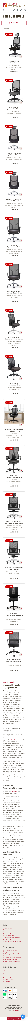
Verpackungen (7, 981)
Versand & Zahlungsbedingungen (12, 957)
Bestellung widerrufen (14, 1018)
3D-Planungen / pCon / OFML (11, 954)
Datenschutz (6, 972)
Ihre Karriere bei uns (9, 934)
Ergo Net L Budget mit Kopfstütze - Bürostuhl (14, 154)
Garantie (5, 974)
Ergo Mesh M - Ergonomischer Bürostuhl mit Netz (14, 108)
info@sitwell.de (15, 1010)
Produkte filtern (15, 23)
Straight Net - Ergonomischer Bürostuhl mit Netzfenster (14, 614)
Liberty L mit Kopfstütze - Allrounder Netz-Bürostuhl (14, 522)
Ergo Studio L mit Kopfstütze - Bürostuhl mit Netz (14, 338)
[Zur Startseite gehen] (14, 5)
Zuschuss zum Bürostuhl (10, 959)
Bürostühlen (14, 740)
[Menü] (3, 9)
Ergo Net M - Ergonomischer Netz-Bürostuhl (14, 246)
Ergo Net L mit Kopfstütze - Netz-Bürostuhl (14, 200)
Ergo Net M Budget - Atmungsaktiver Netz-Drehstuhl (14, 292)
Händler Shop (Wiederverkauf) (11, 937)
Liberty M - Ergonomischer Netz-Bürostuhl (14, 568)
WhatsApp (6, 930)
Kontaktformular (8, 928)
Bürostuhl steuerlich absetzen (11, 961)
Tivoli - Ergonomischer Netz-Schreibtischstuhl (14, 660)
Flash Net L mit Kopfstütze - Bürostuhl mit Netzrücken (14, 430)
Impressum (6, 976)
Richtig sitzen (7, 952)
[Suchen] (14, 9)
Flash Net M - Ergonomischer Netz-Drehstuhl (14, 476)
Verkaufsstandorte (8, 935)
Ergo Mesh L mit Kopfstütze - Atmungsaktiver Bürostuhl (14, 62)
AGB (4, 970)
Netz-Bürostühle (10, 682)
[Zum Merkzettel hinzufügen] (20, 56)
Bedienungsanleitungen (10, 950)
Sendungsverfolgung (9, 956)
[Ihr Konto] (21, 9)
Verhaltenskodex (8, 979)
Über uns (5, 932)
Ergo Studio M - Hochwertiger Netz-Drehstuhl (14, 384)
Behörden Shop (7, 939)
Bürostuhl (14, 791)
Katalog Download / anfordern (12, 941)
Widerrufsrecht (7, 978)
